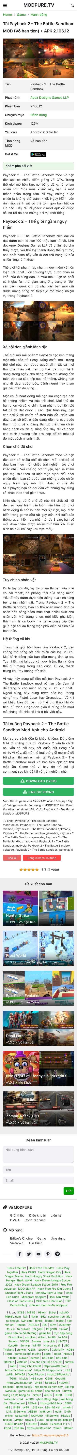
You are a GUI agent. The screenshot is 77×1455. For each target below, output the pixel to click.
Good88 (60, 1378)
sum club (49, 1341)
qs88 (9, 1374)
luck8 (58, 1411)
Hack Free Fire (17, 1268)
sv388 (29, 1399)
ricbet (42, 1337)
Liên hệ (56, 1215)
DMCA (15, 1220)
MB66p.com (13, 1316)
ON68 (44, 1424)
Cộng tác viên (34, 1220)
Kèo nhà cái (52, 1390)
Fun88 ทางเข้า (14, 1424)
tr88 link (19, 1428)
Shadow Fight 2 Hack (19, 1292)
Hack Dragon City (49, 1272)
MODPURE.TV (38, 5)
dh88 (16, 1407)
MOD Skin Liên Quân (49, 1301)
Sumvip (25, 1345)
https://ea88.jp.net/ (19, 1382)
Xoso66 (13, 1345)
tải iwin (63, 1329)
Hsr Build (35, 1243)
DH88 (68, 1395)
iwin (25, 1316)
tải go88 (38, 1329)
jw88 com (45, 1411)
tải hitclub (12, 1320)
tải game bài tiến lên (59, 1419)
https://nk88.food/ (56, 1366)
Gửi (68, 1191)
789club (9, 1362)
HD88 (70, 1349)
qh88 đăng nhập (47, 1399)
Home (7, 15)
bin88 (52, 1337)
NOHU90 (37, 1415)
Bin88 (39, 1320)
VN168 (24, 1341)
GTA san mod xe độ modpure (48, 1305)
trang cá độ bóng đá (16, 1395)
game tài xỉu (24, 1386)
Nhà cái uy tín (52, 1345)
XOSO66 (31, 1424)
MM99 (18, 1419)
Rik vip (69, 1386)
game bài (45, 1333)
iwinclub (10, 1390)
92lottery (65, 1324)
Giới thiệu (17, 1215)
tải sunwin (23, 1329)
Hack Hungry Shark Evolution (44, 1276)
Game (21, 15)
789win (32, 1403)
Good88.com (36, 1374)
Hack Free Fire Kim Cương (54, 1288)
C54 (20, 1399)
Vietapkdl (17, 1243)
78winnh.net (17, 1403)
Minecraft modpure (34, 1297)
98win (42, 1312)
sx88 (26, 1407)
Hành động (39, 15)
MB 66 (31, 1312)
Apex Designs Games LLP (49, 97)
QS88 (32, 1349)
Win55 (37, 1345)
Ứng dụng (58, 1238)
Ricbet (49, 1320)
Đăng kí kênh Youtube (42, 858)
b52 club (48, 1357)
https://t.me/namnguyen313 (50, 1435)
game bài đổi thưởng (27, 1353)
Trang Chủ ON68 (30, 1366)
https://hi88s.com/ (39, 1428)
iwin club (27, 1320)
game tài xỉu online (30, 1390)
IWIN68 (20, 1374)
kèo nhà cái (37, 1362)
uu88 (40, 1419)
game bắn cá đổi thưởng (21, 1333)
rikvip (34, 1316)
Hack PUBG (28, 1272)
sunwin (21, 1349)
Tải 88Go (50, 1382)
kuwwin (64, 1382)
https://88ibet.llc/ (58, 1374)
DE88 (68, 1403)
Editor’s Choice (21, 1238)
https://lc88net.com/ (18, 1370)
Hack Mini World (59, 1297)
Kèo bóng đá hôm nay (49, 1386)
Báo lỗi (12, 858)
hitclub (68, 1353)
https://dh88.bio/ (51, 1403)
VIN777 (62, 1341)
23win (57, 1428)
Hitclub (21, 1324)
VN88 (38, 1382)
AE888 (32, 1411)
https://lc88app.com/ (48, 1370)
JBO (44, 1324)
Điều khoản (37, 1215)
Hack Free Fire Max (41, 1268)
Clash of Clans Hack (20, 1301)
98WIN (29, 1419)
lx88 (67, 1370)
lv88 (7, 1407)
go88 (47, 1353)
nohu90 (64, 1312)
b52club (8, 1386)
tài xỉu (11, 1329)
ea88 (13, 1366)
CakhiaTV (58, 1349)
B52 (43, 1316)
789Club (33, 1324)
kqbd (8, 1353)
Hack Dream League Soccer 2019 (36, 1284)
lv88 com (37, 1378)
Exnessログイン (60, 1424)
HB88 (58, 1395)
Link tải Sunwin (16, 1411)
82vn (53, 1324)
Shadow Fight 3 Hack (49, 1292)
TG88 (13, 1378)
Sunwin (13, 1341)
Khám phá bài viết (19, 166)
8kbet (52, 1312)
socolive (30, 1337)
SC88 (20, 1312)
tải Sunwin (21, 1415)
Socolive (43, 1349)
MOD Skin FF (26, 1288)
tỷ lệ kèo (37, 1407)
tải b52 (62, 1337)
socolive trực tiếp (59, 1316)
